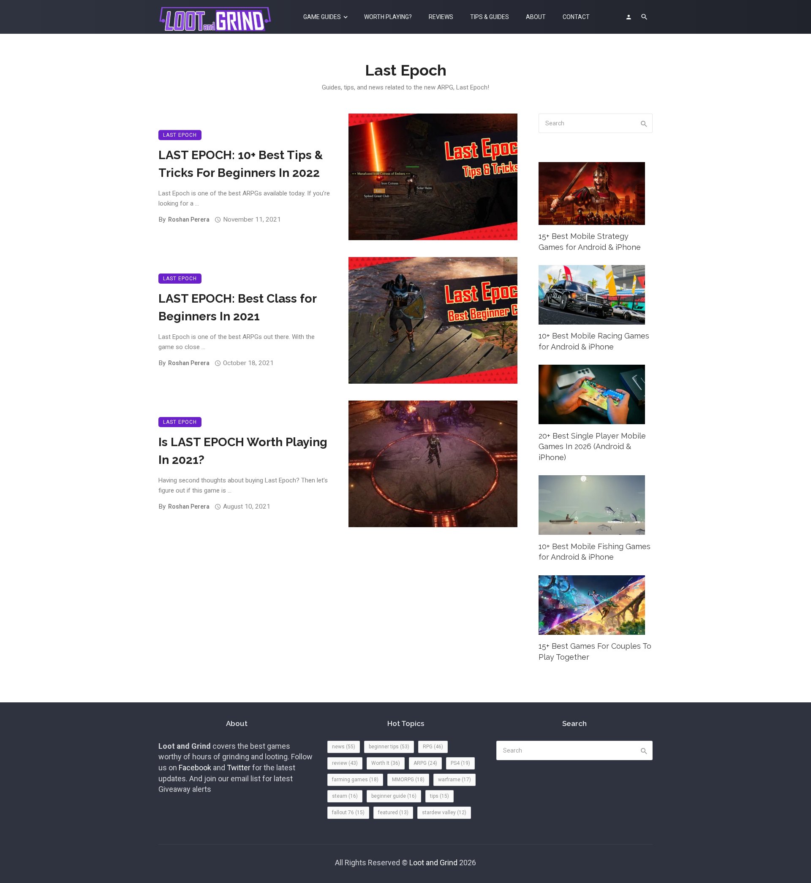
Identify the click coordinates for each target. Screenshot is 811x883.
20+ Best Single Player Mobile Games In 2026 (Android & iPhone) (592, 446)
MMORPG (408, 780)
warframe (454, 780)
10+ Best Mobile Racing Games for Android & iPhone (594, 341)
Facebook (195, 767)
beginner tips (389, 747)
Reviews (441, 17)
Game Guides (322, 17)
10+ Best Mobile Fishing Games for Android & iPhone (594, 552)
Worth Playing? (388, 17)
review (345, 763)
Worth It (385, 763)
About (536, 17)
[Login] (628, 17)
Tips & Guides (489, 17)
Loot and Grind (433, 862)
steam (345, 796)
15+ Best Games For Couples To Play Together (595, 651)
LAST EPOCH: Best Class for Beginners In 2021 (237, 307)
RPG (433, 747)
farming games (355, 780)
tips (439, 796)
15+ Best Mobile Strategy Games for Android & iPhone (590, 242)
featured (393, 812)
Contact (576, 17)
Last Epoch (180, 135)
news (343, 747)
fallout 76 (348, 812)
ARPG (425, 763)
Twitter (238, 767)
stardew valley (444, 812)
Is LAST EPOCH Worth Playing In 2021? (242, 451)
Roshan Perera (189, 219)
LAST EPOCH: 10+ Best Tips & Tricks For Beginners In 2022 (240, 164)
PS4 (460, 763)
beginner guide (393, 796)
